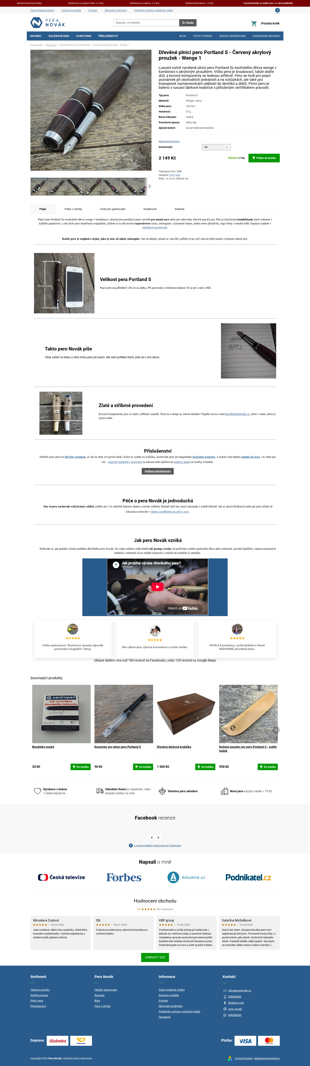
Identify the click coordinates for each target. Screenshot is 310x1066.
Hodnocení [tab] (150, 209)
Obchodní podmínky (116, 10)
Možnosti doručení (169, 141)
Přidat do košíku (266, 158)
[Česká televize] (61, 877)
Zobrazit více (155, 957)
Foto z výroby (102, 1006)
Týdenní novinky (40, 989)
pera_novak (235, 1009)
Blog (97, 1000)
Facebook (165, 1017)
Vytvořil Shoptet (244, 1058)
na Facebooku (156, 660)
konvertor (137, 461)
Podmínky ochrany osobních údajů (153, 10)
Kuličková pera (39, 995)
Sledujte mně (236, 1003)
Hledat (190, 22)
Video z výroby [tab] (73, 209)
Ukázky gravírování (105, 989)
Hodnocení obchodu (155, 901)
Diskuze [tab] (179, 209)
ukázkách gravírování (154, 227)
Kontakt (92, 10)
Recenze (99, 995)
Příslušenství (38, 1006)
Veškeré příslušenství (158, 471)
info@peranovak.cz (239, 990)
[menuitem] (36, 36)
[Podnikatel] (248, 877)
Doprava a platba (71, 10)
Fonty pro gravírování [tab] (112, 209)
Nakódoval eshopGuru (267, 1058)
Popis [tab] (42, 209)
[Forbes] (123, 877)
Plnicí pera (175, 175)
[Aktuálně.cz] (186, 877)
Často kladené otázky (42, 10)
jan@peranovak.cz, (237, 414)
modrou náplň (182, 461)
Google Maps (206, 660)
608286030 (234, 996)
